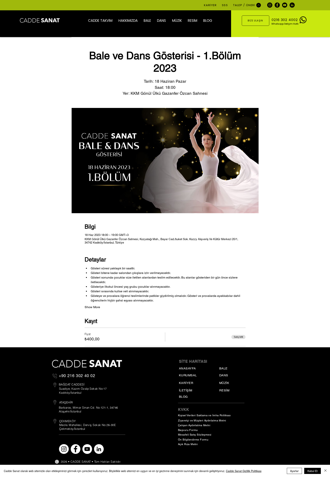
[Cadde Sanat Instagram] (269, 5)
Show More (92, 307)
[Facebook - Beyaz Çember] (75, 449)
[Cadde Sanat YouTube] (284, 5)
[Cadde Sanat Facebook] (277, 5)
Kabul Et (312, 471)
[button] (100, 20)
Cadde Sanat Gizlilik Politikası (243, 471)
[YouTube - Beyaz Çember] (87, 449)
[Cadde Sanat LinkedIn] (292, 5)
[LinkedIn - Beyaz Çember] (99, 449)
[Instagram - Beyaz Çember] (64, 449)
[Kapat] (325, 471)
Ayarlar (294, 471)
